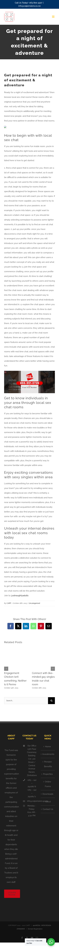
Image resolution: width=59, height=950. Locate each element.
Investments (48, 754)
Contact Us (48, 809)
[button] (6, 669)
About (48, 801)
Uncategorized (34, 603)
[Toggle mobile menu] (53, 16)
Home (48, 746)
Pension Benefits (48, 764)
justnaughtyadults (19, 595)
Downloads (48, 794)
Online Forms (48, 784)
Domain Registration (35, 929)
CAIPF (9, 603)
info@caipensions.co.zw (29, 6)
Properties (48, 774)
